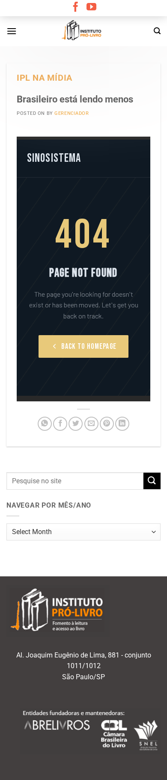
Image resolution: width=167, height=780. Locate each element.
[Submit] (152, 481)
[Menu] (11, 30)
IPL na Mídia (44, 77)
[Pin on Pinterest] (107, 424)
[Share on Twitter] (76, 424)
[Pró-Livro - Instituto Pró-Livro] (83, 31)
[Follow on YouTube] (91, 7)
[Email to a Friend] (91, 424)
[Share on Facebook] (60, 424)
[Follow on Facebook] (76, 7)
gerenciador (71, 113)
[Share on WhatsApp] (45, 424)
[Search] (157, 31)
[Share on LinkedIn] (122, 424)
